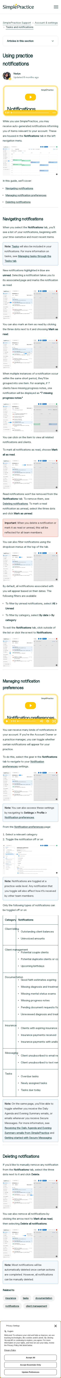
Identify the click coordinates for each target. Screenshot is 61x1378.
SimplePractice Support (17, 22)
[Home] (18, 7)
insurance (10, 1298)
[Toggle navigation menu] (56, 7)
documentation (43, 1298)
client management (36, 1305)
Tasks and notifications (19, 27)
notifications (12, 1305)
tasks (26, 1298)
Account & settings (46, 22)
